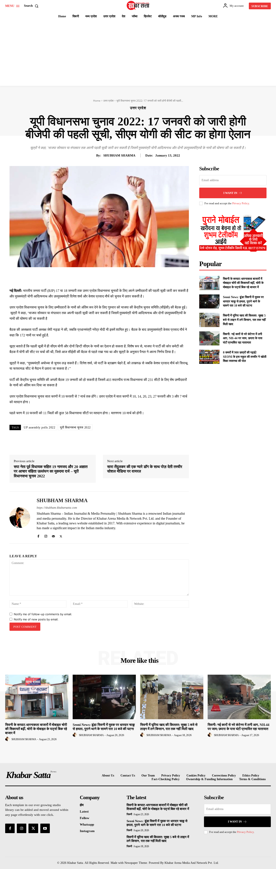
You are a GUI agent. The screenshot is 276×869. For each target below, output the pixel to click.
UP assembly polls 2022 (39, 427)
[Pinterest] (107, 277)
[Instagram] (45, 535)
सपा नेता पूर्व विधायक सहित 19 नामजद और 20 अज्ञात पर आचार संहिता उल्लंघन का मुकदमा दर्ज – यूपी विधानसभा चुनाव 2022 (51, 471)
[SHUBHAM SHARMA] (19, 517)
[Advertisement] (138, 53)
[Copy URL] (136, 277)
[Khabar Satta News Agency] (138, 5)
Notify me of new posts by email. (36, 619)
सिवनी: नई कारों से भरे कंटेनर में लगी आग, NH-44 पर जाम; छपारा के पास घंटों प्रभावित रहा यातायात (242, 338)
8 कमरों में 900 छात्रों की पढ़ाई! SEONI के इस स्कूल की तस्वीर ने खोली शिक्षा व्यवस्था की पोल (244, 357)
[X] (97, 277)
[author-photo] (8, 739)
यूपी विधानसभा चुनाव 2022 (75, 427)
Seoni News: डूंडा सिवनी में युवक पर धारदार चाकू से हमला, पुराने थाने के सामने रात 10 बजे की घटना (243, 301)
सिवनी (129, 814)
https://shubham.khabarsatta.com (57, 507)
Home (96, 100)
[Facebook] (87, 277)
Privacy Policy (240, 203)
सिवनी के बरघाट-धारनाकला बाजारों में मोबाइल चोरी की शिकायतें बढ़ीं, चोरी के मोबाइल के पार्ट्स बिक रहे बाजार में (243, 283)
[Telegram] (126, 277)
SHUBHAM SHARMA (119, 155)
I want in (230, 193)
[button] (32, 5)
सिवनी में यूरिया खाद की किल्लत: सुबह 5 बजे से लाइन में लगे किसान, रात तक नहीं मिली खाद (244, 320)
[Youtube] (45, 828)
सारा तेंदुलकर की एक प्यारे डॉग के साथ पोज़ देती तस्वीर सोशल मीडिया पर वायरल (144, 469)
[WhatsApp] (117, 277)
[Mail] (53, 535)
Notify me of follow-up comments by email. (43, 614)
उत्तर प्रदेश (108, 100)
